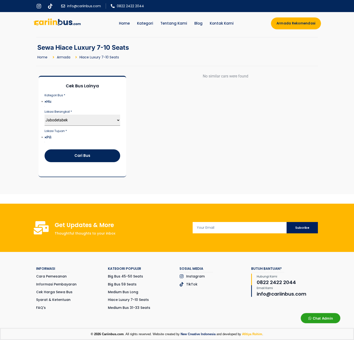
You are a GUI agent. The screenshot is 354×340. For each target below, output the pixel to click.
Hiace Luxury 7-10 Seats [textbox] (48, 101)
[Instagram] (39, 6)
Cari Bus (82, 155)
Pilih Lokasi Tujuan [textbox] (48, 137)
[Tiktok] (50, 6)
